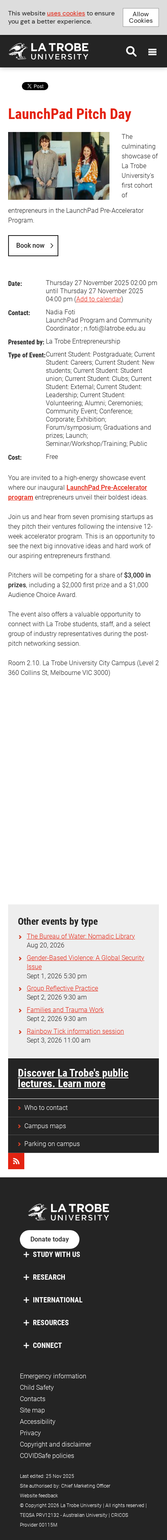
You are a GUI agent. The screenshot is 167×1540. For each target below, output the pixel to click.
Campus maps (45, 1126)
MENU (152, 52)
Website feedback (39, 1496)
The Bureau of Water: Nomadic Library (81, 936)
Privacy (30, 1433)
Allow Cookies (141, 17)
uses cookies (66, 13)
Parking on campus (52, 1144)
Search (131, 51)
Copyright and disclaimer (55, 1444)
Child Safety (37, 1387)
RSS (16, 1161)
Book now (30, 245)
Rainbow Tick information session (75, 1031)
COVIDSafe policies (47, 1456)
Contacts (32, 1399)
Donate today (49, 1239)
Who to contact (46, 1108)
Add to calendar (98, 299)
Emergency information (53, 1376)
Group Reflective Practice (62, 988)
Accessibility (38, 1421)
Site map (32, 1410)
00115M (48, 1525)
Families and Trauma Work (65, 1010)
